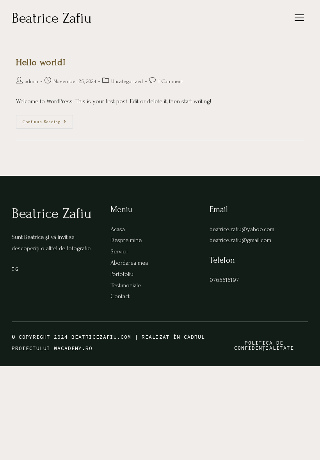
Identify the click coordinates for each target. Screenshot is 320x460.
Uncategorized (127, 81)
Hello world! (40, 62)
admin (31, 81)
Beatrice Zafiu (52, 18)
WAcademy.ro (73, 348)
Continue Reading (48, 119)
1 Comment (170, 81)
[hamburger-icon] (299, 19)
